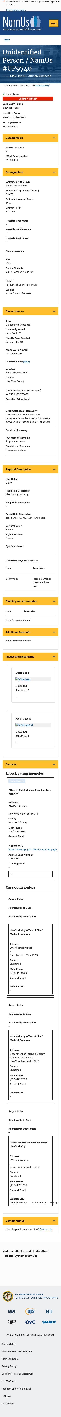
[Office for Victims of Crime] (30, 1322)
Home (7, 39)
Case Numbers (14, 137)
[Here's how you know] (30, 5)
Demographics (14, 172)
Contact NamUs (15, 1220)
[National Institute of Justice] (49, 1310)
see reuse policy (42, 85)
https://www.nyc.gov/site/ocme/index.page (32, 849)
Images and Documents (20, 656)
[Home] (22, 23)
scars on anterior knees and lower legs (41, 582)
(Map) (26, 361)
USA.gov (6, 1396)
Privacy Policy (9, 1366)
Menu (54, 23)
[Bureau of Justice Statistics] (30, 1313)
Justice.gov (8, 1403)
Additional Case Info (18, 632)
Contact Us (46, 1229)
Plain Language (10, 1359)
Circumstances (15, 311)
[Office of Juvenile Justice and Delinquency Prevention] (12, 1322)
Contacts (11, 764)
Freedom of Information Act (16, 1388)
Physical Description (18, 469)
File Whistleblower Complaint (17, 1351)
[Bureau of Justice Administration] (11, 1310)
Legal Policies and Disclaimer (17, 1373)
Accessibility (8, 1344)
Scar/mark (12, 578)
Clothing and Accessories (21, 601)
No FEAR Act (8, 1381)
